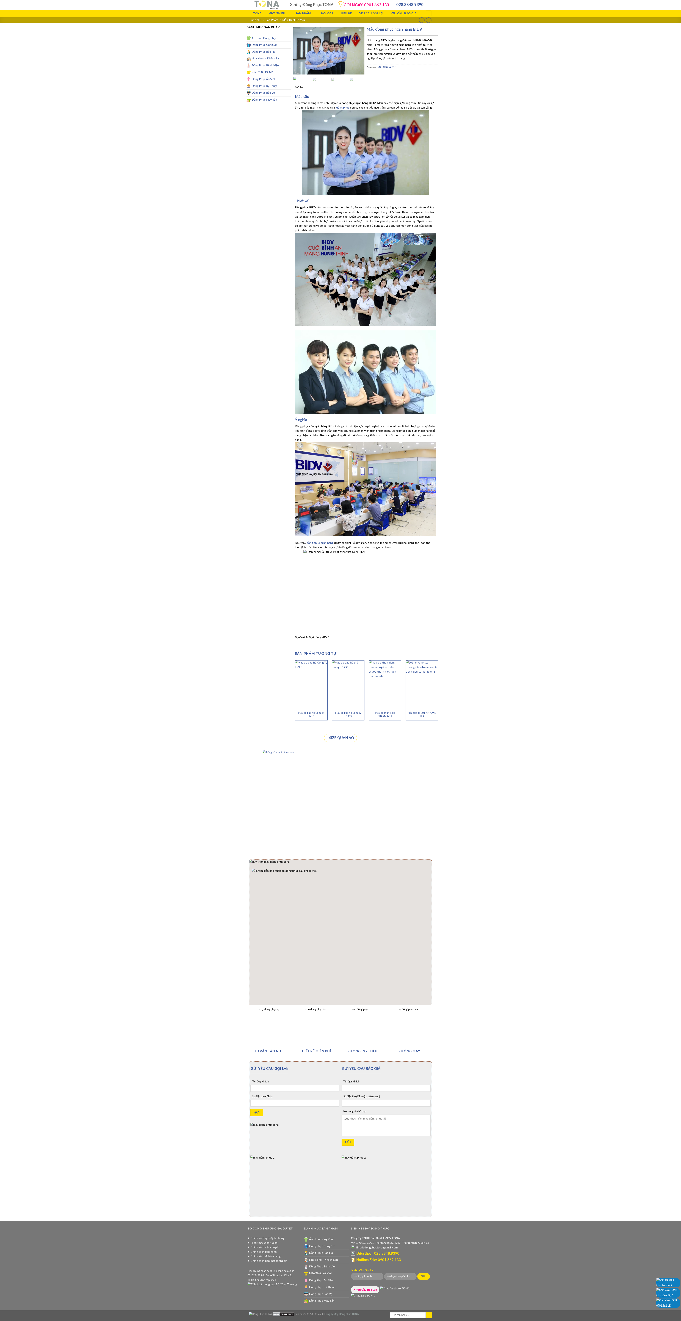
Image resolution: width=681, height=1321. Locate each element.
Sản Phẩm (272, 20)
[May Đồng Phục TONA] (260, 1314)
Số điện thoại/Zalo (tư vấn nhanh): (362, 1096)
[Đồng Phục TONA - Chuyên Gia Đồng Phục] (267, 5)
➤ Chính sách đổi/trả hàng (264, 1256)
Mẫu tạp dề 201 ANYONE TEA (422, 715)
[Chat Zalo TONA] (363, 1296)
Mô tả (299, 87)
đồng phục (342, 107)
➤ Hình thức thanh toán (263, 1242)
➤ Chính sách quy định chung (266, 1238)
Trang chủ (255, 20)
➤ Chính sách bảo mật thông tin (267, 1260)
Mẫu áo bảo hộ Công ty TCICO (348, 715)
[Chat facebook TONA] (395, 1289)
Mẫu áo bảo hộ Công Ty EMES (311, 715)
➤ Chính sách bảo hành (262, 1251)
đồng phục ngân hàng (320, 542)
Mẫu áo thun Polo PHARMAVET (385, 715)
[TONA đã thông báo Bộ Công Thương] (272, 1284)
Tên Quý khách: (260, 1081)
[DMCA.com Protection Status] (283, 1314)
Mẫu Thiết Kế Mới (293, 20)
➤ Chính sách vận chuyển (263, 1247)
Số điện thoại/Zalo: (262, 1096)
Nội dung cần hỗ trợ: (354, 1111)
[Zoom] (297, 70)
